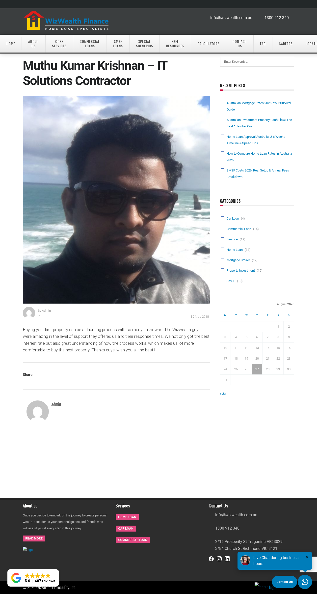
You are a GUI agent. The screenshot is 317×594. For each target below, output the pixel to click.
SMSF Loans (118, 43)
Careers (285, 43)
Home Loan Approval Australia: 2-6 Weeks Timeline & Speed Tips (256, 140)
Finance (232, 239)
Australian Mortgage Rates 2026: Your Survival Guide (259, 106)
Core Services (59, 43)
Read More (34, 538)
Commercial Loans (90, 43)
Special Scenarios (144, 43)
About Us (33, 43)
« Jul (223, 394)
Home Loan (235, 250)
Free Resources (175, 43)
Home (10, 43)
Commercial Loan (239, 229)
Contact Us (240, 43)
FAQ (263, 43)
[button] (33, 578)
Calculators (208, 43)
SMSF (231, 281)
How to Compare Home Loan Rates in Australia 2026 (259, 157)
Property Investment (241, 270)
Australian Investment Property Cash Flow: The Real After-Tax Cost (259, 123)
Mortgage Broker (238, 260)
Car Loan (233, 218)
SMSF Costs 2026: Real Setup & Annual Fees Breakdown (258, 174)
